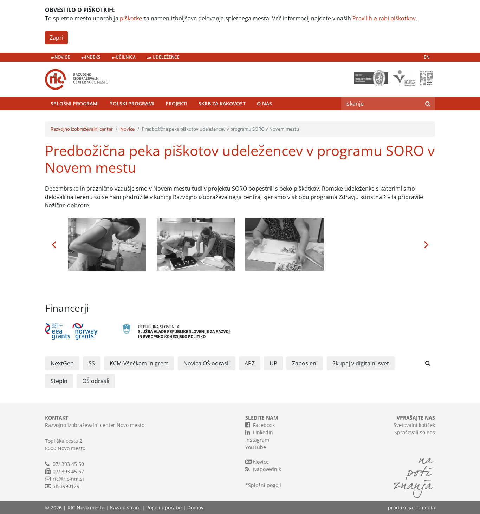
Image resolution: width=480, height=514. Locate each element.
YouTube (255, 447)
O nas (264, 103)
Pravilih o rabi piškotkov (384, 18)
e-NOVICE (60, 57)
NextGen (62, 363)
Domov (195, 507)
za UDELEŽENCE (163, 57)
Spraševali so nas (414, 432)
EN (426, 57)
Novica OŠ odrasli (206, 363)
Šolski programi (132, 103)
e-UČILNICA (124, 57)
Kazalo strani (125, 507)
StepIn (59, 381)
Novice (127, 129)
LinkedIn (263, 432)
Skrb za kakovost (222, 103)
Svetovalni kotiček (414, 425)
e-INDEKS (90, 57)
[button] (54, 244)
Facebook (264, 425)
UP (273, 363)
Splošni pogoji (264, 485)
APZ (250, 363)
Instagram (257, 439)
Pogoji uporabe (164, 507)
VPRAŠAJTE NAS (416, 417)
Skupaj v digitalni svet (360, 363)
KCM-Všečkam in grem (139, 363)
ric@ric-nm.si (68, 478)
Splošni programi (75, 103)
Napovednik (267, 469)
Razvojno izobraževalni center (82, 129)
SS (92, 363)
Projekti (176, 103)
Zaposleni (305, 363)
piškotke (131, 18)
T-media (425, 507)
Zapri (56, 37)
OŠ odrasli (95, 381)
